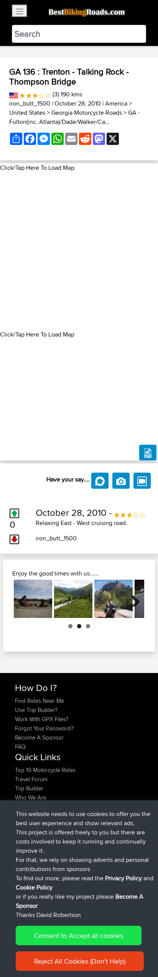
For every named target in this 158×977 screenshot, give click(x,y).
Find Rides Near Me (39, 701)
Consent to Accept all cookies (78, 935)
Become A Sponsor (39, 737)
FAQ (20, 747)
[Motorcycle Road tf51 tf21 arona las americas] (33, 599)
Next (132, 598)
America (116, 103)
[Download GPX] (147, 453)
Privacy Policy (123, 878)
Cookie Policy (34, 887)
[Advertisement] (79, 251)
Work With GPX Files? (41, 719)
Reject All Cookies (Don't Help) (79, 961)
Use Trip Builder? (36, 710)
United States (27, 112)
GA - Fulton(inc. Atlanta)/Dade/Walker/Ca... (74, 117)
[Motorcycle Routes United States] (13, 94)
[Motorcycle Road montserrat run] (113, 599)
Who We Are (30, 797)
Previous (25, 598)
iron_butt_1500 (29, 103)
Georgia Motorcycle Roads (86, 112)
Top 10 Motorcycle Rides (45, 770)
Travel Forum (31, 779)
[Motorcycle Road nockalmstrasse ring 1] (73, 599)
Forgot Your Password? (44, 728)
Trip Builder (29, 788)
